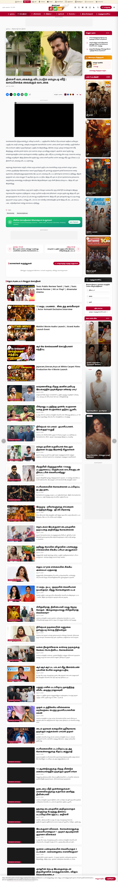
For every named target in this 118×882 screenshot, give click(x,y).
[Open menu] (114, 7)
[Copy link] (29, 94)
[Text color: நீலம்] (68, 94)
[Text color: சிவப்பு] (73, 94)
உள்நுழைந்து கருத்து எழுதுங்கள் (67, 263)
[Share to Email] (22, 94)
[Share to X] (11, 94)
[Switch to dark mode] (94, 7)
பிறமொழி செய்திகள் (18, 29)
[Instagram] (86, 7)
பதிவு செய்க (98, 308)
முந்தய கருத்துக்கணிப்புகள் (97, 312)
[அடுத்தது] (114, 441)
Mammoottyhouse (22, 213)
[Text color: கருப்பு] (65, 94)
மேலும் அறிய (99, 879)
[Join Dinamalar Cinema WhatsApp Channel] (89, 7)
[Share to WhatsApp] (14, 94)
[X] (78, 7)
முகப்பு (8, 29)
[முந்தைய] (3, 441)
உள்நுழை (107, 7)
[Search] (98, 7)
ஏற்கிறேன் (110, 879)
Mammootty (10, 213)
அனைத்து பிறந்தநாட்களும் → (98, 70)
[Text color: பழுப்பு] (70, 94)
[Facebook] (75, 7)
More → (108, 33)
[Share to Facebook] (7, 94)
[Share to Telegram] (18, 94)
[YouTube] (82, 7)
